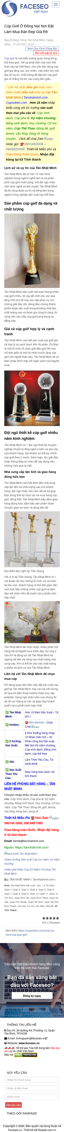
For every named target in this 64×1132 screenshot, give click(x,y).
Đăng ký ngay (32, 996)
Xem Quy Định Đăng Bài (42, 48)
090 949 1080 (33, 823)
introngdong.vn (13, 1061)
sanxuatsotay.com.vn (17, 1065)
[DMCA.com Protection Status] (25, 1055)
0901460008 (33, 144)
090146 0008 (13, 823)
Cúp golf (9, 58)
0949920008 (15, 149)
